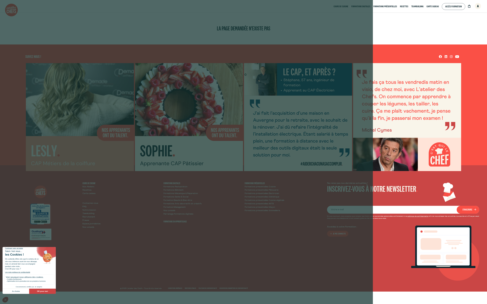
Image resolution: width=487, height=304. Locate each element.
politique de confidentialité (417, 216)
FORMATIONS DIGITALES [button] (360, 6)
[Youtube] (457, 56)
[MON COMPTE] (475, 6)
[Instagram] (451, 56)
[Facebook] (440, 56)
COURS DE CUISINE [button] (341, 6)
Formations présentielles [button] (385, 6)
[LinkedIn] (446, 56)
